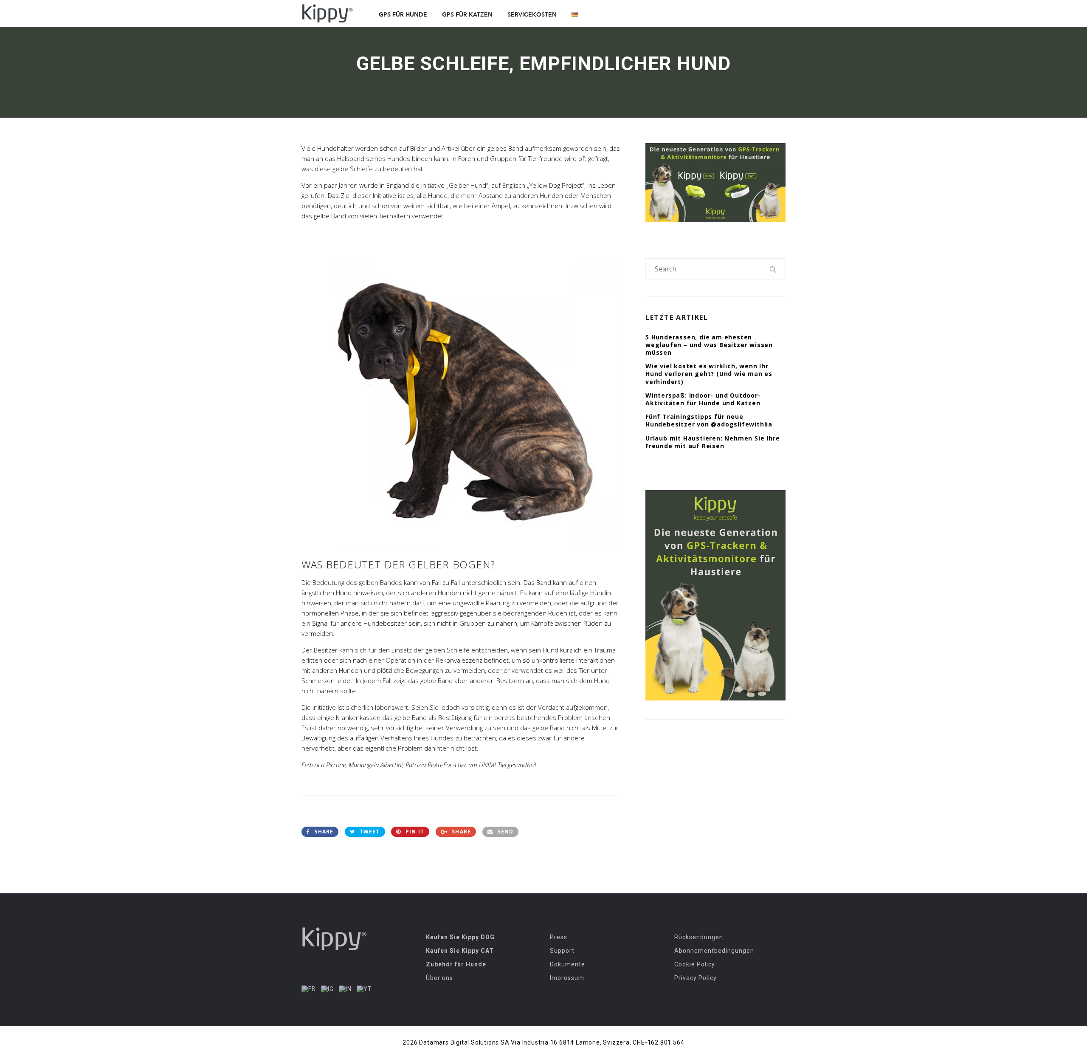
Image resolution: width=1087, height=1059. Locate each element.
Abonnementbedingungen (714, 950)
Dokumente (567, 964)
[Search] (773, 269)
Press (558, 937)
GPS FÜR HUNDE (403, 15)
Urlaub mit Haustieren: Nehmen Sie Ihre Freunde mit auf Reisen (712, 442)
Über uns (439, 977)
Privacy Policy (695, 977)
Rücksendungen (698, 937)
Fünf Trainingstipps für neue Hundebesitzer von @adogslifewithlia (708, 420)
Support (562, 950)
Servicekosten (532, 15)
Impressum (567, 977)
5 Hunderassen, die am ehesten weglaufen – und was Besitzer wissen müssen (709, 344)
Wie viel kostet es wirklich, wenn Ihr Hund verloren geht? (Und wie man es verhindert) (708, 373)
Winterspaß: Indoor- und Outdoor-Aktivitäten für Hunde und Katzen (703, 399)
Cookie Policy (694, 964)
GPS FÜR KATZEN (467, 15)
